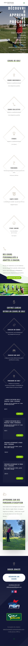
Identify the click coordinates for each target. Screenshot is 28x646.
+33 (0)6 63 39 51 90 (14, 585)
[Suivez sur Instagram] (15, 591)
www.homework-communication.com (13, 629)
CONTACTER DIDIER (14, 277)
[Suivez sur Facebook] (12, 591)
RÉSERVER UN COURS (14, 578)
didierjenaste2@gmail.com (14, 587)
